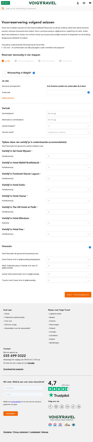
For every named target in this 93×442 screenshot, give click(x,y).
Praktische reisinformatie (15, 317)
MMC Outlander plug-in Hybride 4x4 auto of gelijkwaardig (19, 266)
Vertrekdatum (7, 113)
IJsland (52, 317)
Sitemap (45, 432)
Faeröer (52, 321)
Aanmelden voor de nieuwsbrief (17, 328)
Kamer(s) (5, 223)
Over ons (8, 321)
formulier (31, 363)
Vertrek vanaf (7, 132)
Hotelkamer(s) (7, 156)
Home (7, 314)
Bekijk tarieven (8, 98)
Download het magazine (13, 369)
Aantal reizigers (8, 126)
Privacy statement (20, 432)
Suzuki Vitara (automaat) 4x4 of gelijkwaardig (20, 274)
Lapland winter (55, 314)
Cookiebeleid (35, 432)
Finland (52, 328)
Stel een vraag (10, 324)
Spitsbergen (54, 343)
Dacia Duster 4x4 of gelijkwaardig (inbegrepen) (21, 259)
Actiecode (6, 92)
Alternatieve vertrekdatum (12, 119)
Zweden (52, 332)
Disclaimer (7, 432)
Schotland (53, 335)
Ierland (52, 339)
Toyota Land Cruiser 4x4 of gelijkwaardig (18, 280)
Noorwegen (54, 324)
